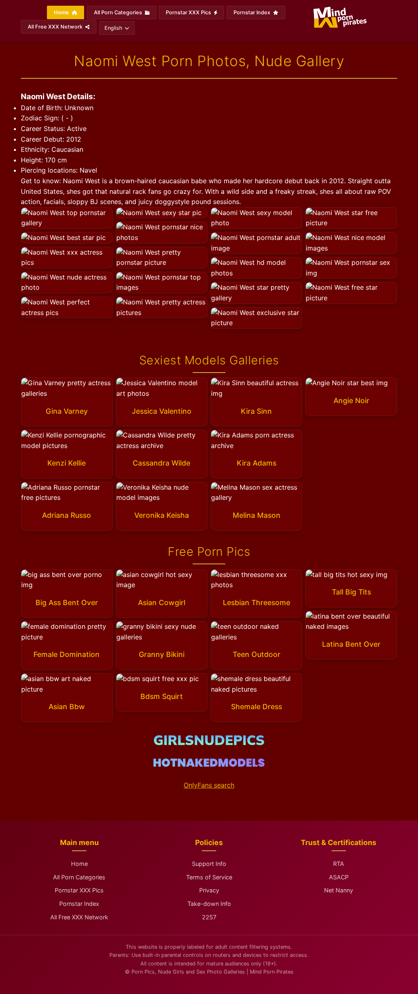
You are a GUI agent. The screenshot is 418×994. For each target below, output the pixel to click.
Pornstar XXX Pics (189, 12)
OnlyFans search (209, 785)
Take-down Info (209, 903)
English (113, 28)
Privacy (209, 890)
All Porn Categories (118, 12)
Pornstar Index (252, 12)
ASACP (339, 877)
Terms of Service (209, 877)
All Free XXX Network (56, 27)
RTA (338, 863)
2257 (209, 917)
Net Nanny (338, 890)
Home (62, 12)
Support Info (209, 863)
